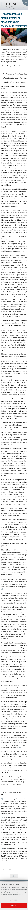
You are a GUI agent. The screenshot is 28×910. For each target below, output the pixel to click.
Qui (1, 892)
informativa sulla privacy (17, 894)
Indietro (14, 876)
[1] (26, 232)
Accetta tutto (14, 905)
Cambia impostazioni (14, 900)
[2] (2, 589)
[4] (20, 747)
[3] (25, 603)
